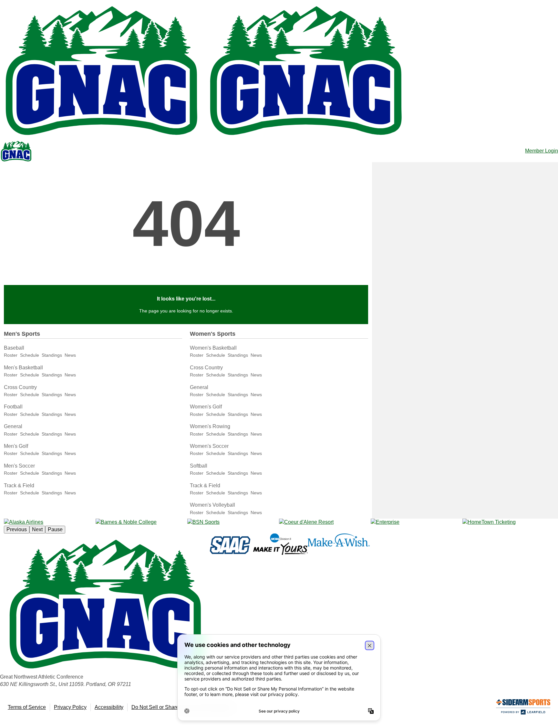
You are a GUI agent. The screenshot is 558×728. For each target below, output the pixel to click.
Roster (10, 355)
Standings (52, 355)
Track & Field (19, 485)
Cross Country (20, 387)
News (70, 355)
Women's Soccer (209, 446)
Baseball (14, 348)
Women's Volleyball (212, 505)
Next (37, 529)
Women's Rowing (210, 426)
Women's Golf (206, 406)
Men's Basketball (23, 367)
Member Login (541, 150)
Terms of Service (27, 707)
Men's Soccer (19, 466)
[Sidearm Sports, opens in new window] (523, 708)
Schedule (29, 355)
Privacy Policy (70, 707)
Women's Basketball (213, 348)
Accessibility (109, 707)
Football (13, 406)
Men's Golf (16, 446)
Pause (55, 529)
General (13, 426)
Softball (198, 466)
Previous (16, 529)
